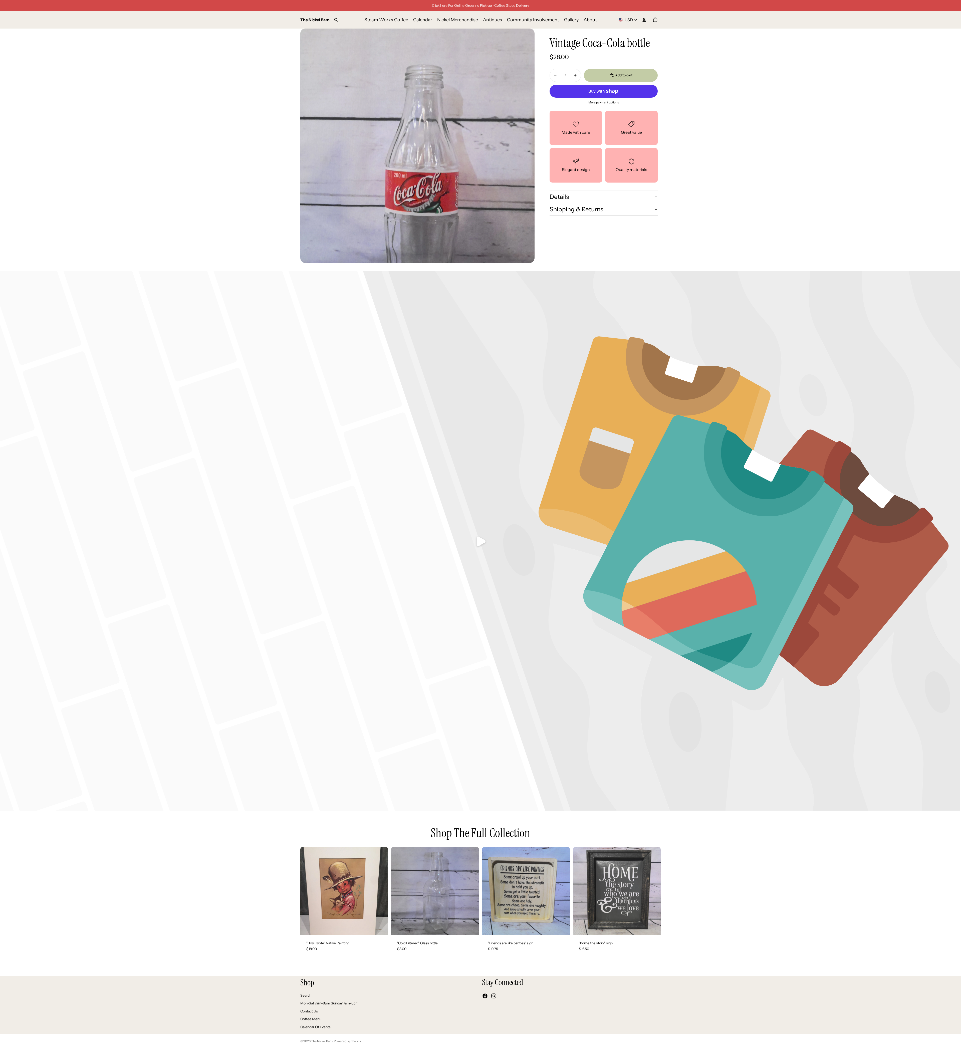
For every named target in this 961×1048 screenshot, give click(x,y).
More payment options (603, 102)
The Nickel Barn (322, 1041)
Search (305, 995)
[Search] (336, 19)
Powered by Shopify (347, 1041)
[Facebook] (485, 996)
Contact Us (309, 1011)
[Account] (644, 19)
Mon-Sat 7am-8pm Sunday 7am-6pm (329, 1003)
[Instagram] (494, 996)
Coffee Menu (310, 1019)
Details (559, 196)
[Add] (380, 927)
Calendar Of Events (315, 1027)
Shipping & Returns (576, 209)
